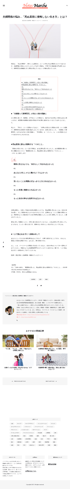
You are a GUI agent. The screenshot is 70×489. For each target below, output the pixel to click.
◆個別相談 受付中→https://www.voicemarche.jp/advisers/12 (33, 314)
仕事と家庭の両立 (15, 435)
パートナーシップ (39, 426)
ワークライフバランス (28, 432)
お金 (12, 423)
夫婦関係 (33, 279)
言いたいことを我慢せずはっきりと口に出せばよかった (38, 98)
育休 (18, 445)
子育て (48, 439)
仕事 (55, 432)
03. (23, 95)
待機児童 (19, 442)
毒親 (54, 442)
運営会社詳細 (52, 464)
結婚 (12, 445)
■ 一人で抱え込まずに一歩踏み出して (32, 109)
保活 (24, 435)
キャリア (19, 423)
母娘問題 (47, 442)
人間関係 (48, 432)
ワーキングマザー (15, 432)
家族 (55, 439)
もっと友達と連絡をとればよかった (32, 102)
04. (23, 100)
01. (23, 87)
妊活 (42, 439)
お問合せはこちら (30, 471)
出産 (12, 439)
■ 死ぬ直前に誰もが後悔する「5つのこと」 (34, 84)
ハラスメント (27, 426)
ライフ (45, 429)
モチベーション (36, 429)
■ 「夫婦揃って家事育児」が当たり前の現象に (35, 82)
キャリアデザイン (29, 423)
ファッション (50, 426)
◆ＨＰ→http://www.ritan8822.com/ (26, 317)
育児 (24, 445)
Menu (4, 5)
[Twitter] (3, 247)
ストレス (53, 423)
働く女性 (52, 435)
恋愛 (40, 279)
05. (23, 104)
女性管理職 (28, 439)
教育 (40, 442)
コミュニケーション (42, 423)
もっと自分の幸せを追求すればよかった (33, 107)
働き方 (44, 435)
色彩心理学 (41, 445)
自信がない (32, 445)
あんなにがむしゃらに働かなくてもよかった (34, 93)
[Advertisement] (35, 402)
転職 (49, 445)
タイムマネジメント (15, 426)
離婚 (46, 279)
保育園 (31, 435)
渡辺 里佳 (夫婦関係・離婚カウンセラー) (31, 20)
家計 (12, 442)
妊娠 (36, 439)
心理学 (27, 442)
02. (23, 91)
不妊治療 (40, 432)
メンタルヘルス (25, 429)
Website (17, 320)
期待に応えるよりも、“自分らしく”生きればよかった (37, 89)
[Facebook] (3, 242)
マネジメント (14, 429)
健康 (38, 435)
